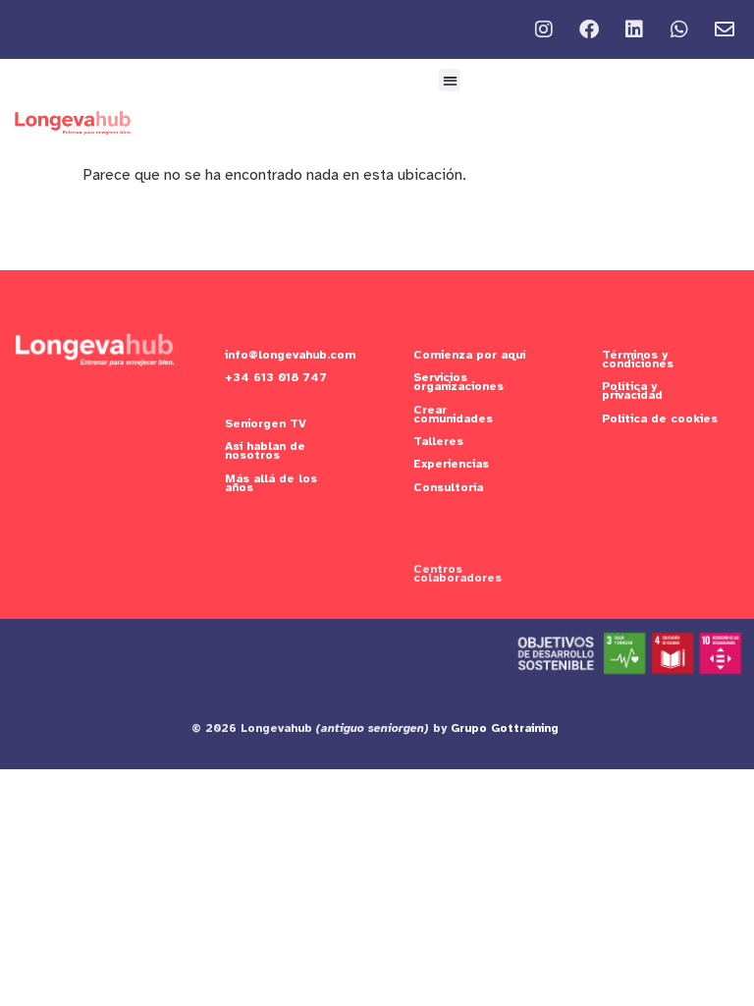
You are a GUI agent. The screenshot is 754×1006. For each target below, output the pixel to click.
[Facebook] (589, 29)
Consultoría (448, 487)
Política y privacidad (632, 390)
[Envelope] (724, 29)
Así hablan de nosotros (265, 450)
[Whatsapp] (679, 29)
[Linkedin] (634, 29)
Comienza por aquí (469, 355)
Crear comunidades (453, 414)
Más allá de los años (271, 483)
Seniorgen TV (265, 423)
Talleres (438, 441)
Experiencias (451, 464)
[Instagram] (544, 29)
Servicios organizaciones (458, 381)
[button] (450, 80)
